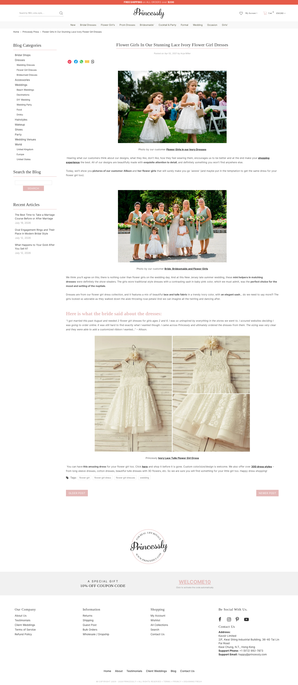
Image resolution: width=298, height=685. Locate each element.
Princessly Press (31, 31)
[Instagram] (230, 619)
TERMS (166, 681)
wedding (144, 477)
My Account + (251, 13)
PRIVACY (177, 681)
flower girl (84, 477)
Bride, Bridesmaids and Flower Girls (186, 268)
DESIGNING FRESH (193, 681)
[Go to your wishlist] (241, 11)
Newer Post (267, 493)
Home (16, 31)
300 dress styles (261, 466)
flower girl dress (102, 477)
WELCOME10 (195, 582)
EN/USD (279, 13)
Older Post (77, 493)
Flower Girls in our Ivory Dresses (186, 149)
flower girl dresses (125, 477)
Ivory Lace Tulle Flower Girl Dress (178, 458)
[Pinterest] (239, 619)
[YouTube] (247, 619)
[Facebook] (222, 619)
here (145, 466)
